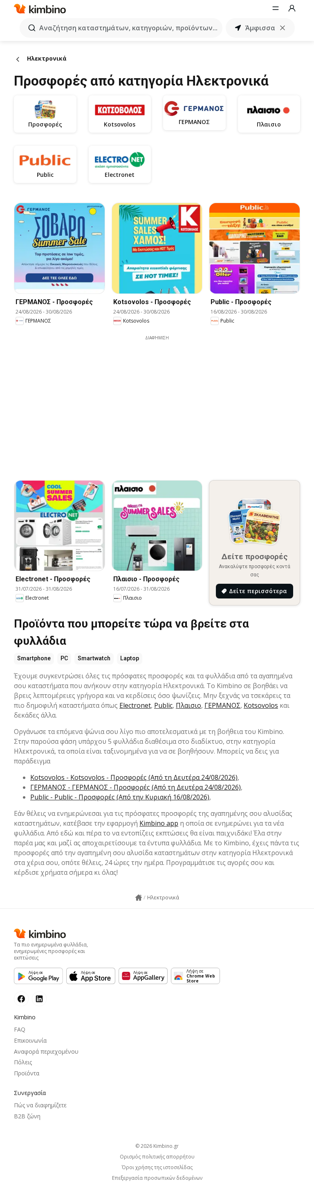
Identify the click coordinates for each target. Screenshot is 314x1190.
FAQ (19, 1029)
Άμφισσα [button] (260, 27)
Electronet (135, 705)
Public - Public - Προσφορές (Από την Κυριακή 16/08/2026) (119, 797)
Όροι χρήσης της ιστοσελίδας (157, 1167)
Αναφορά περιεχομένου (46, 1051)
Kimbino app (158, 823)
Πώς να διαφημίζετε (40, 1105)
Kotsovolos (261, 705)
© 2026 (157, 1146)
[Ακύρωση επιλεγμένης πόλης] (282, 28)
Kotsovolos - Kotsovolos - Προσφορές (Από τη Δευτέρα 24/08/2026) (134, 777)
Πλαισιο (188, 705)
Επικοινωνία (30, 1040)
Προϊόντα (26, 1073)
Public (163, 705)
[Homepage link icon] (138, 897)
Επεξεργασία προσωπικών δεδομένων (157, 1178)
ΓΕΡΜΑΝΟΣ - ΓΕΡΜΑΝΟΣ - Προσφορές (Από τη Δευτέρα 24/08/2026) (135, 787)
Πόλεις (23, 1062)
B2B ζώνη (27, 1116)
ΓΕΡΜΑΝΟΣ (222, 705)
